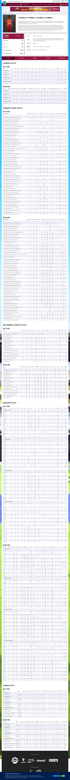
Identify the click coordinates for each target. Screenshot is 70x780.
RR (36, 68)
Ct (59, 88)
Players (37, 4)
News (18, 4)
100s (43, 68)
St (61, 88)
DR (39, 68)
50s (46, 68)
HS (25, 68)
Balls (14, 88)
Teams (28, 39)
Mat (12, 68)
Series (41, 4)
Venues (45, 4)
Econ (31, 88)
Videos (33, 4)
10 (39, 88)
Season (4, 408)
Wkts (20, 88)
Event (4, 330)
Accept (63, 775)
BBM (25, 88)
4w (35, 88)
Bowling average (7, 53)
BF (32, 68)
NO (18, 68)
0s (49, 68)
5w (37, 88)
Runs (5, 43)
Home (10, 4)
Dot (61, 68)
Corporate (50, 4)
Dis (57, 88)
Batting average (7, 50)
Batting (29, 43)
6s (54, 68)
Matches (14, 4)
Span (4, 68)
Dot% (65, 68)
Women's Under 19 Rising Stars (24, 4)
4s (51, 68)
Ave (28, 68)
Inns (15, 68)
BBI (22, 88)
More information (56, 775)
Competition (5, 113)
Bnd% (58, 68)
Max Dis (65, 88)
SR (33, 88)
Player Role (28, 47)
